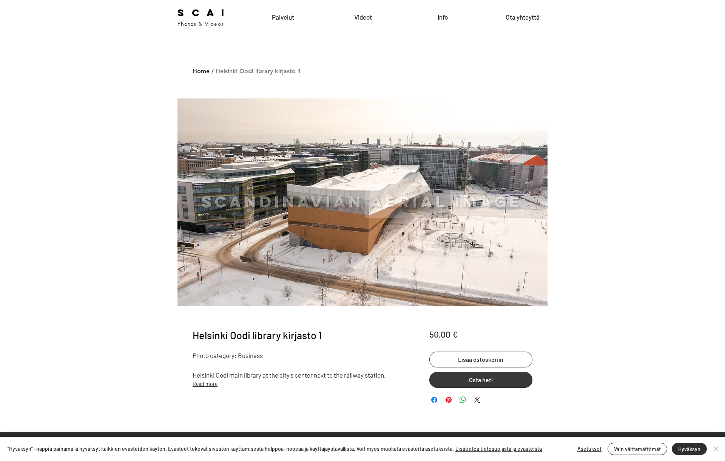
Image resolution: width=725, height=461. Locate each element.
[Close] (715, 449)
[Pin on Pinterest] (448, 399)
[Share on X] (477, 399)
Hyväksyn (689, 449)
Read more (205, 384)
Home (201, 71)
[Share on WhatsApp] (462, 399)
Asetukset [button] (589, 449)
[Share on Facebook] (434, 399)
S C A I (202, 12)
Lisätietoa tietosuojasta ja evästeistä (498, 449)
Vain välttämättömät (637, 449)
